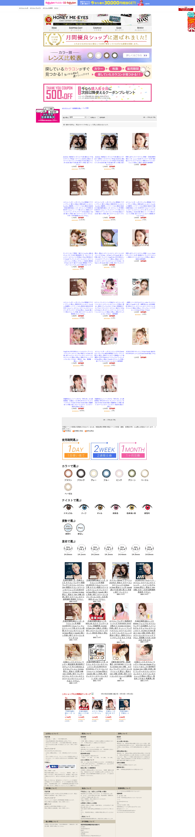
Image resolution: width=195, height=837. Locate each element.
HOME (54, 28)
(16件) (113, 365)
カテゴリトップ (66, 108)
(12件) (113, 267)
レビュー (141, 28)
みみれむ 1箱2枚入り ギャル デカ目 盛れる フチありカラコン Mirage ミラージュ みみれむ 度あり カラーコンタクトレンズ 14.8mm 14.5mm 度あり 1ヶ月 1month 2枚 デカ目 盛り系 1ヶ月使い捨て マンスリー (78, 160)
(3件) (113, 410)
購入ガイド (119, 28)
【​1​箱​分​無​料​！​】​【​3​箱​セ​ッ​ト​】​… (124, 713)
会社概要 (97, 28)
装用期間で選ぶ (76, 108)
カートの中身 (76, 28)
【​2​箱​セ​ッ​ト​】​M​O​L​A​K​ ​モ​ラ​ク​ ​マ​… (111, 713)
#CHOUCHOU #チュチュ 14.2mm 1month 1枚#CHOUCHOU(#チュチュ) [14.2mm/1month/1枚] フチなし (141, 353)
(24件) (144, 314)
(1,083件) (82, 220)
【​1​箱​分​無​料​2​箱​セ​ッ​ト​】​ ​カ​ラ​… (70, 713)
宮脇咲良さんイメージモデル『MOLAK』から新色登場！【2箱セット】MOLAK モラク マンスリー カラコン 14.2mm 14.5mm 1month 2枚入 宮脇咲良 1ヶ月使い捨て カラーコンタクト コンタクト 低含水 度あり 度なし (78, 402)
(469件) (82, 410)
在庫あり (93, 117)
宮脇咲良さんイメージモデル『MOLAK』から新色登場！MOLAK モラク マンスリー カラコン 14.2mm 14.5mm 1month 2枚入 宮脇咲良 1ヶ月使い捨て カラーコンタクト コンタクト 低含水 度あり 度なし (109, 402)
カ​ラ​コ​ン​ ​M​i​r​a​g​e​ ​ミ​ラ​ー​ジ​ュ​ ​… (97, 713)
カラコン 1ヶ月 (23, 8)
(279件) (82, 318)
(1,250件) (82, 169)
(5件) (113, 169)
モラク (56, 8)
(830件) (113, 220)
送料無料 (102, 117)
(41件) (82, 269)
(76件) (144, 220)
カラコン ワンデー (35, 8)
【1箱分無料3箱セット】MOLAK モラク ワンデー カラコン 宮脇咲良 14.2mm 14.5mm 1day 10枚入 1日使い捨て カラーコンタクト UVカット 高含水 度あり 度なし (97, 628)
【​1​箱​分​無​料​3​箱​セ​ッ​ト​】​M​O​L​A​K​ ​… (83, 713)
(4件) (82, 365)
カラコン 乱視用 (48, 8)
